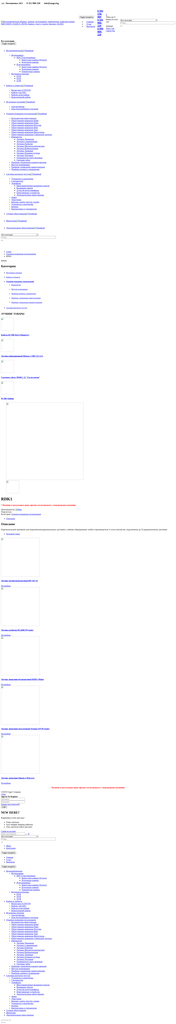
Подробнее (6, 586)
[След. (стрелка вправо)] (5, 1022)
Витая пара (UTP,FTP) (21, 904)
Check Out (110, 31)
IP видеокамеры (23, 883)
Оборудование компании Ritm (24, 931)
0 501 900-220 (100, 22)
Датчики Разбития (24, 948)
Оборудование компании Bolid (24, 924)
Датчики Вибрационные (27, 952)
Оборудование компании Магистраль (27, 936)
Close (3, 794)
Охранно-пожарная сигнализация (21, 254)
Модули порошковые (19, 289)
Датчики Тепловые (24, 959)
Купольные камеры (30, 880)
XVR (18, 899)
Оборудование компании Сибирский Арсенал (31, 938)
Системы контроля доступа (16, 308)
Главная (9, 857)
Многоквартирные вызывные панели (32, 985)
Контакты (10, 862)
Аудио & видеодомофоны (27, 989)
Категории (11, 848)
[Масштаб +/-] (10, 1020)
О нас (8, 860)
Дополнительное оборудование (30, 994)
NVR (18, 897)
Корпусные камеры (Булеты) (34, 878)
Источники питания (14, 273)
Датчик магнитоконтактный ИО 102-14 (19, 581)
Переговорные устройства (28, 992)
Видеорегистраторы (20, 892)
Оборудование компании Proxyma (26, 929)
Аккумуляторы (17, 915)
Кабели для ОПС (18, 906)
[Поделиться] (5, 1020)
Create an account (8, 831)
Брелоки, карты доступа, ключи (25, 1001)
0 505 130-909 (100, 13)
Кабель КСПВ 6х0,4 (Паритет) (15, 335)
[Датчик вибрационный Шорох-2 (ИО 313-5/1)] (7, 351)
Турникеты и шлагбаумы (22, 978)
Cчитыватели (17, 980)
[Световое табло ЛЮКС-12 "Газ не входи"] (7, 372)
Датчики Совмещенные (26, 945)
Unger (8, 252)
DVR (18, 894)
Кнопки (14, 1006)
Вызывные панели (24, 987)
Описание (10, 518)
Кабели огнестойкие (20, 908)
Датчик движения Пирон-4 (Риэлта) (17, 778)
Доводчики (16, 999)
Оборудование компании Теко (24, 934)
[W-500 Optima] (7, 393)
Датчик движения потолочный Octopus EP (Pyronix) (25, 729)
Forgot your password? (10, 804)
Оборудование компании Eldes (24, 927)
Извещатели (16, 285)
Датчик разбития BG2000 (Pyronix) (17, 630)
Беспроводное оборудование (23, 922)
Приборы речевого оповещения (23, 294)
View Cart (110, 28)
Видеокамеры (17, 873)
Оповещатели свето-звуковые (29, 962)
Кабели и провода (13, 277)
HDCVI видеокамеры (25, 876)
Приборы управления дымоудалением (26, 298)
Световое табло (23, 964)
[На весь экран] (7, 1020)
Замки (14, 197)
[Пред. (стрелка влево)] (2, 1022)
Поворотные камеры (31, 890)
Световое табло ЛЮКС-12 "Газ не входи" (20, 377)
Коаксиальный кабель (21, 910)
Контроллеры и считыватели (24, 1008)
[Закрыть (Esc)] (2, 1020)
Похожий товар (13, 534)
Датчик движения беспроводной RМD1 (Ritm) (22, 679)
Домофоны (16, 982)
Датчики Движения (25, 943)
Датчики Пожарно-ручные (28, 957)
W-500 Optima (7, 398)
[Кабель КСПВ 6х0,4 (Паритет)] (7, 330)
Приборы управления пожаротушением (26, 302)
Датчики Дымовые (24, 955)
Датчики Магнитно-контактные (30, 950)
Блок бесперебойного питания (24, 917)
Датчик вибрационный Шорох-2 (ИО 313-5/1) (22, 356)
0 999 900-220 (100, 31)
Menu (8, 846)
